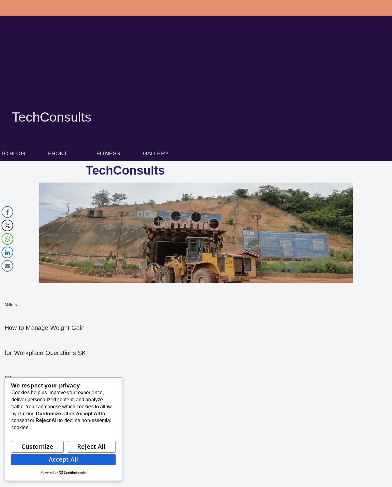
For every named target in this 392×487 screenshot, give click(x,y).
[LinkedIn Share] (7, 252)
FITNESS (108, 153)
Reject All (91, 446)
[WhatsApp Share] (7, 239)
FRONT (57, 153)
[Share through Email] (7, 266)
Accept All (63, 459)
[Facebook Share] (7, 212)
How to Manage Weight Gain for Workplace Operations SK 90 (45, 352)
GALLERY (156, 153)
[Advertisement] (196, 70)
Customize (37, 446)
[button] (61, 153)
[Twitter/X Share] (7, 225)
